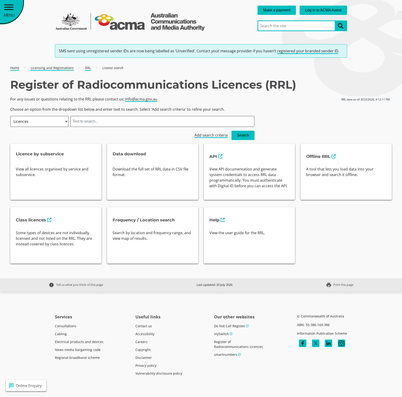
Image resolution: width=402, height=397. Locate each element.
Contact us (143, 326)
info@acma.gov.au (141, 99)
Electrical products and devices (79, 342)
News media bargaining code (77, 349)
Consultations (65, 326)
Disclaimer (143, 357)
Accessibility (144, 334)
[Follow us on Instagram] (341, 343)
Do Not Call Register (229, 326)
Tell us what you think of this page (76, 285)
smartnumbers (225, 354)
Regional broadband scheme (77, 357)
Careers (141, 342)
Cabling (61, 334)
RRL (88, 68)
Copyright (143, 349)
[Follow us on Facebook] (302, 343)
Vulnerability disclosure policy (158, 373)
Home (14, 68)
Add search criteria (211, 135)
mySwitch (221, 334)
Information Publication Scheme (322, 333)
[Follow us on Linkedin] (328, 343)
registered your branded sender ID (307, 50)
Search (243, 135)
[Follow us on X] (315, 343)
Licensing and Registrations (52, 68)
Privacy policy (145, 365)
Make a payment (276, 10)
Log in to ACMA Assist (323, 10)
